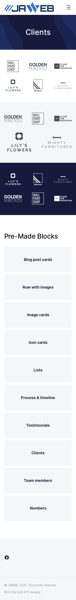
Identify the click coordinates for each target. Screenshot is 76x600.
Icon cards (38, 342)
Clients (38, 453)
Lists (38, 370)
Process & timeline (38, 397)
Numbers (38, 508)
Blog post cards (38, 259)
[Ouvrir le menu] (68, 7)
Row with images (38, 287)
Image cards (38, 315)
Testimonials (38, 425)
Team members (38, 480)
